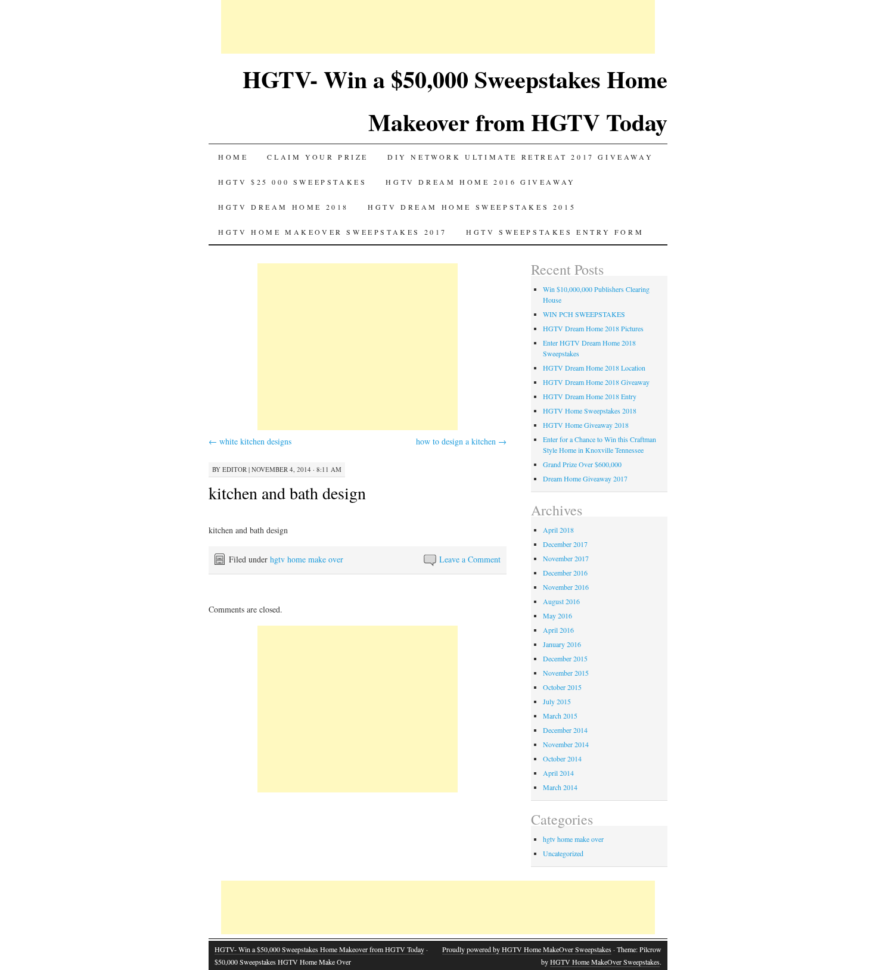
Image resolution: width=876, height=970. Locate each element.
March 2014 (560, 787)
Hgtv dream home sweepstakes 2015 (472, 207)
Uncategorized (563, 853)
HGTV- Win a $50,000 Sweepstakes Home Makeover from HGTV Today (319, 949)
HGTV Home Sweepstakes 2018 (589, 410)
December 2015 (565, 658)
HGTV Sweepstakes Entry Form (555, 232)
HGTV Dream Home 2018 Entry (589, 396)
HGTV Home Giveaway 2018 (586, 425)
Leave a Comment (470, 559)
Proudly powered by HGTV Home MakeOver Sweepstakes (526, 949)
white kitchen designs (250, 441)
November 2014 (566, 744)
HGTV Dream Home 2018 (283, 207)
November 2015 (566, 672)
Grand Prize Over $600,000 (582, 464)
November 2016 (566, 587)
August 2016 (561, 601)
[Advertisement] (438, 27)
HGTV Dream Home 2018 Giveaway (596, 382)
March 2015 (560, 715)
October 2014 (562, 758)
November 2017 (566, 558)
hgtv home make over (306, 559)
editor (234, 469)
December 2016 (565, 572)
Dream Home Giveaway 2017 (585, 478)
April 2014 (558, 773)
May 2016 (557, 615)
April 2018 (558, 529)
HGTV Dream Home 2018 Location (594, 367)
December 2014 (565, 730)
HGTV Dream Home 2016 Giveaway (480, 181)
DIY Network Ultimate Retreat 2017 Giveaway (520, 156)
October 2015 (562, 687)
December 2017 (565, 544)
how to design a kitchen (461, 441)
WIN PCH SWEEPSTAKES (584, 314)
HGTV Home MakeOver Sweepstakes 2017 (332, 232)
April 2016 (558, 630)
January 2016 (562, 644)
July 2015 (557, 701)
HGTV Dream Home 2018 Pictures (593, 328)
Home (233, 156)
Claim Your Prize (317, 156)
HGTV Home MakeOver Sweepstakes (605, 961)
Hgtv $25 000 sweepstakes (292, 181)
